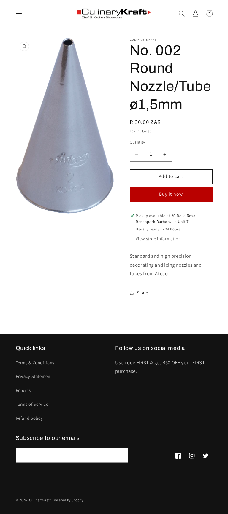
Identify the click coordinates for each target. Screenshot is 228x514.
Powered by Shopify (67, 500)
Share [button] (142, 292)
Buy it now (171, 194)
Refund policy (29, 418)
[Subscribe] (120, 455)
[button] (19, 13)
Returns (23, 390)
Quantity (137, 142)
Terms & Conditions (35, 362)
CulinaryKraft (40, 500)
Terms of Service (32, 404)
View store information (158, 238)
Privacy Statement (34, 376)
